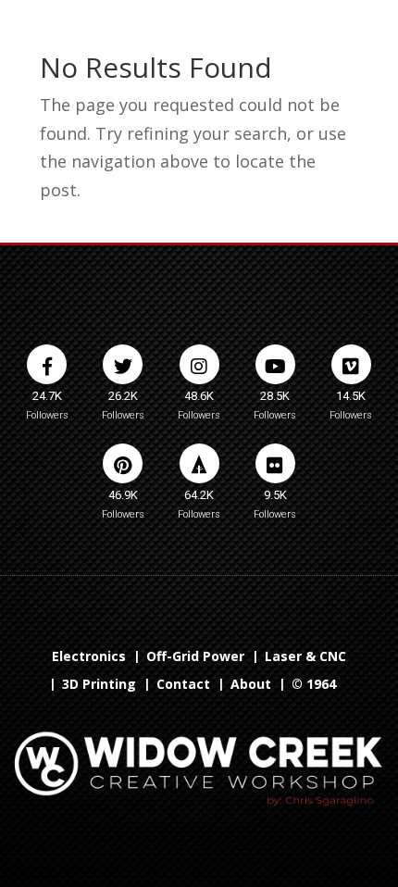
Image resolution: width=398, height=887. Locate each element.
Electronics (89, 657)
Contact (183, 685)
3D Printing (99, 685)
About (250, 685)
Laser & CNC (305, 657)
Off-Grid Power (195, 657)
